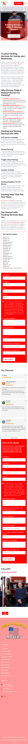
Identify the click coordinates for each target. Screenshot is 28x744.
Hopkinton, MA (7, 264)
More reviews (14, 437)
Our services (4, 200)
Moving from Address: (9, 318)
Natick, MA (5, 255)
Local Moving (4, 648)
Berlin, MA (5, 263)
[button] (6, 613)
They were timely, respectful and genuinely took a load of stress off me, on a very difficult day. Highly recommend (13, 408)
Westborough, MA (7, 245)
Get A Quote (14, 36)
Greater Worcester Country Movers (12, 268)
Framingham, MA (7, 253)
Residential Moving (5, 651)
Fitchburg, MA (6, 250)
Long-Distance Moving (6, 656)
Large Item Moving (5, 667)
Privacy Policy (9, 313)
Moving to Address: (8, 327)
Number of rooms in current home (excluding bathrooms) (12, 508)
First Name (6, 275)
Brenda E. (8, 401)
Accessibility (22, 737)
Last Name (6, 281)
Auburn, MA (6, 251)
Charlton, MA (6, 238)
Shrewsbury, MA (7, 243)
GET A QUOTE (9, 359)
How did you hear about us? (11, 350)
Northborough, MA (8, 242)
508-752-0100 (6, 688)
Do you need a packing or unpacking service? (13, 533)
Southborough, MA (8, 258)
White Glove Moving (6, 675)
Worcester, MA (6, 248)
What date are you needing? (11, 343)
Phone (4, 294)
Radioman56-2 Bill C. (11, 381)
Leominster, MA (7, 247)
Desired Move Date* (8, 525)
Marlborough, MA (7, 256)
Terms (4, 737)
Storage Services (5, 672)
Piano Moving (4, 662)
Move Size (5, 337)
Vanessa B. (8, 420)
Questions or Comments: (9, 540)
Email (4, 288)
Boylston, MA (6, 261)
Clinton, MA (6, 266)
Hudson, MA (6, 260)
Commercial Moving (6, 654)
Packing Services (5, 664)
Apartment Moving (5, 659)
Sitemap (16, 737)
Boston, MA (6, 237)
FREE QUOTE (18, 3)
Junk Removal (4, 670)
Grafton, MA (6, 240)
